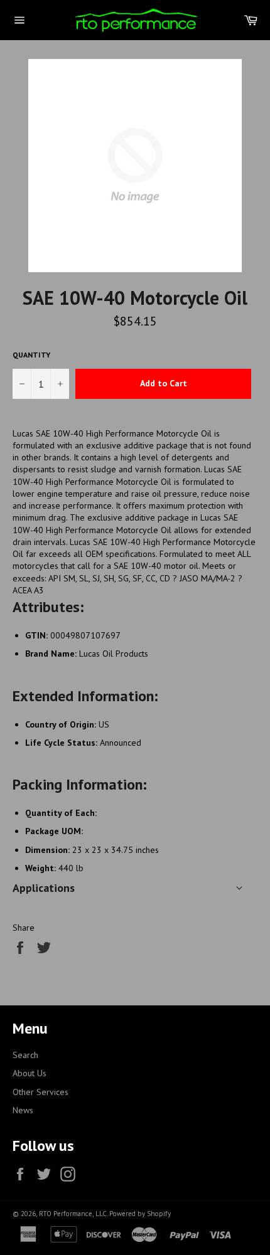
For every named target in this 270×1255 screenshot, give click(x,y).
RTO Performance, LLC (73, 1213)
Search (25, 1055)
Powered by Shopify (140, 1213)
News (23, 1110)
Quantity (31, 354)
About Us (29, 1073)
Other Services (40, 1092)
